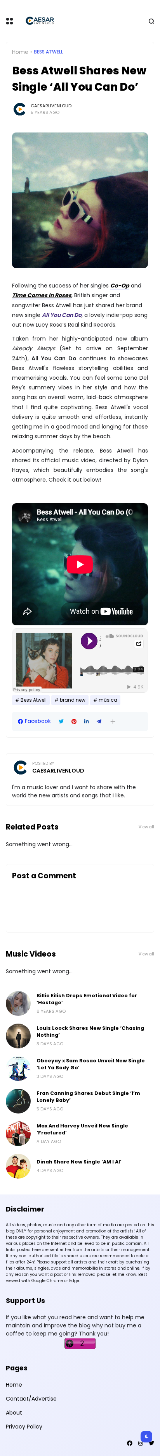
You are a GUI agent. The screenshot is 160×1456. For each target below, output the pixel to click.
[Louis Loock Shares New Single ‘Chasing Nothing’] (18, 1036)
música (108, 700)
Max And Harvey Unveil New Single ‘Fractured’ (82, 1129)
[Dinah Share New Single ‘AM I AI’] (18, 1166)
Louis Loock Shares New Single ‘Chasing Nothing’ (90, 1031)
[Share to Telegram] (99, 722)
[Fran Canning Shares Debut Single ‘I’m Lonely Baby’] (18, 1101)
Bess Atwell (48, 52)
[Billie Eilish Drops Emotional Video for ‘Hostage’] (18, 1003)
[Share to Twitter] (61, 722)
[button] (113, 721)
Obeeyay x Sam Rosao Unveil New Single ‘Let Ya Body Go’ (91, 1064)
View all (146, 827)
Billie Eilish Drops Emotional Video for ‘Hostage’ (87, 999)
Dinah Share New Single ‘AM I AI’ (79, 1161)
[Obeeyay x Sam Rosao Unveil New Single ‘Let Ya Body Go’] (18, 1068)
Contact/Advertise (31, 1399)
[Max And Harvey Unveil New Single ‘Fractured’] (18, 1133)
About (14, 1412)
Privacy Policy (24, 1426)
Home (20, 52)
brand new (72, 700)
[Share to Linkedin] (86, 722)
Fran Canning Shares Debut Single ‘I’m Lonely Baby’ (88, 1096)
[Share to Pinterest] (74, 722)
